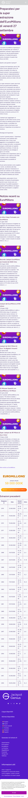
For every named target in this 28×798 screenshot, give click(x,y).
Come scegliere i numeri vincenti (10, 773)
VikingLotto (5, 754)
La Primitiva (5, 748)
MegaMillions (5, 750)
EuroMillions (5, 746)
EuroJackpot (5, 744)
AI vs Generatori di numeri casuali (11, 775)
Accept (14, 792)
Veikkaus (4, 755)
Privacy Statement (16, 796)
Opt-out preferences (8, 796)
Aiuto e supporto (6, 769)
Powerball (4, 752)
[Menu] (25, 2)
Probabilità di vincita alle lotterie (10, 771)
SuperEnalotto (5, 742)
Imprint (22, 796)
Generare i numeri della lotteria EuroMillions (14, 489)
